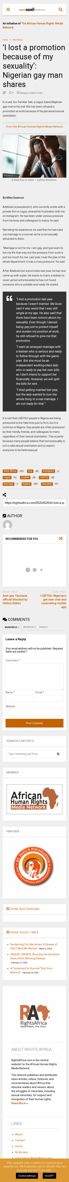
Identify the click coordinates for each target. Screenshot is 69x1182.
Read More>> (19, 1103)
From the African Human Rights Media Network (34, 126)
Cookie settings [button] (27, 1175)
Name (10, 692)
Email (39, 692)
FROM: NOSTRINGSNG (25, 909)
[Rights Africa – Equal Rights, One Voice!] (30, 13)
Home (18, 1146)
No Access (21, 1152)
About (19, 1134)
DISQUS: (43, 627)
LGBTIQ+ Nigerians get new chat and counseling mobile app (53, 601)
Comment (13, 660)
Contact (20, 1140)
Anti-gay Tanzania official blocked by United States (15, 599)
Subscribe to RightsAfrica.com (33, 1158)
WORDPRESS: (12, 627)
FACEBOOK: (29, 627)
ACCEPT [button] (49, 1175)
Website (10, 706)
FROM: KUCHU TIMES (24, 932)
